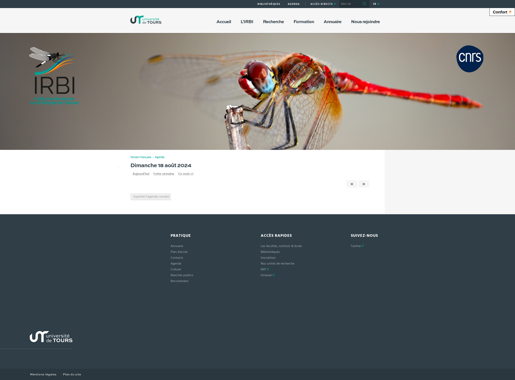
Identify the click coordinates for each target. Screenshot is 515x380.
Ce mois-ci (185, 173)
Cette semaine (163, 173)
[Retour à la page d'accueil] (145, 20)
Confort (502, 12)
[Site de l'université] (36, 340)
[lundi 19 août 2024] (363, 183)
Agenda (159, 157)
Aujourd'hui (141, 173)
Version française (140, 157)
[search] (349, 4)
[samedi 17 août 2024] (351, 183)
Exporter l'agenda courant (151, 196)
